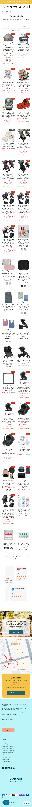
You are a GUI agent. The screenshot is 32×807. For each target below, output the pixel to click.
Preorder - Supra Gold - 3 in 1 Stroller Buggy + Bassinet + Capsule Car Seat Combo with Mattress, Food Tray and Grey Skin (8, 210)
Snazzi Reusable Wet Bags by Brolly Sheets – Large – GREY (8, 306)
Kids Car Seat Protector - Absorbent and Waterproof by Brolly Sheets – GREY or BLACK (23, 277)
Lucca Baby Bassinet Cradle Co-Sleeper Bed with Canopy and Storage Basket (23, 50)
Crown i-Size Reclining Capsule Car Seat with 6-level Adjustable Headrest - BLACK (23, 419)
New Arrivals (9, 11)
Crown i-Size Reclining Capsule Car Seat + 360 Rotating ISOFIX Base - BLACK (8, 419)
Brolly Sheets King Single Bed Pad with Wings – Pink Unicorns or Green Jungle (23, 242)
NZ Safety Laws (6, 744)
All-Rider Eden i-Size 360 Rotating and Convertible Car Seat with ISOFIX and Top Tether (8, 115)
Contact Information (8, 750)
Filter (8, 26)
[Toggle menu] (2, 6)
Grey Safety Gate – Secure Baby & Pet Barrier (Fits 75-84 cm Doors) (8, 388)
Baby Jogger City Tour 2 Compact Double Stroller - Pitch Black (8, 363)
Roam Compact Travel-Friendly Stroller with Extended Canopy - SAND (23, 146)
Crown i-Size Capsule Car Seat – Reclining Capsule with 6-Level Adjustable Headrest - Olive (8, 451)
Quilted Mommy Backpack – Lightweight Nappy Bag (8, 483)
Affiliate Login (6, 761)
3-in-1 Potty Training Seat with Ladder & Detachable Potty (8, 144)
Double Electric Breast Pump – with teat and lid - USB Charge (23, 450)
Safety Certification (8, 746)
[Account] (24, 6)
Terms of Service (7, 757)
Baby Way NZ (13, 802)
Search (4, 739)
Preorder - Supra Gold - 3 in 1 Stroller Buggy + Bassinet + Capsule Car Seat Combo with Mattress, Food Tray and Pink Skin (8, 244)
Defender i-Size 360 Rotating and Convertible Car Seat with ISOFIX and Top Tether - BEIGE (23, 85)
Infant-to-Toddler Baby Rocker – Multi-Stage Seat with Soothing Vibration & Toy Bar (8, 85)
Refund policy (6, 755)
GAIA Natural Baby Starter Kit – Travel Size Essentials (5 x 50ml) (23, 545)
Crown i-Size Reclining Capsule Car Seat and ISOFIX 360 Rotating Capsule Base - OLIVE (23, 388)
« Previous (6, 557)
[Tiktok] (11, 768)
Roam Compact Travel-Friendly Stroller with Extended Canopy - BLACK (23, 177)
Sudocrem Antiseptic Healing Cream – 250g (8, 544)
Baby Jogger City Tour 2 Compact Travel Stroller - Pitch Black (23, 334)
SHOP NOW (16, 632)
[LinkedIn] (14, 768)
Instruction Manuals (8, 748)
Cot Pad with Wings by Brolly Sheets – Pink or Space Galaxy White (8, 276)
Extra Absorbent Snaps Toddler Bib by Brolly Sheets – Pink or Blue (8, 334)
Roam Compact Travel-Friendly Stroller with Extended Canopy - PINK (8, 177)
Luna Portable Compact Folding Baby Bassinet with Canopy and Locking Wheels (8, 50)
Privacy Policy (6, 759)
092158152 (8, 717)
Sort (23, 26)
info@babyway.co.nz (11, 714)
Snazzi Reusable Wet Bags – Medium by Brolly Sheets (23, 306)
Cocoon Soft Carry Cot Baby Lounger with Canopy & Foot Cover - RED (23, 114)
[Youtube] (6, 768)
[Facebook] (3, 768)
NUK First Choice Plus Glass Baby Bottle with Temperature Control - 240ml (23, 511)
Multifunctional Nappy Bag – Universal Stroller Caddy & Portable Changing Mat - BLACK (23, 484)
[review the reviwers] (14, 574)
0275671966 (9, 719)
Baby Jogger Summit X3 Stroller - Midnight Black (23, 362)
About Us (5, 742)
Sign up (8, 730)
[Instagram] (9, 768)
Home (3, 11)
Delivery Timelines (7, 753)
